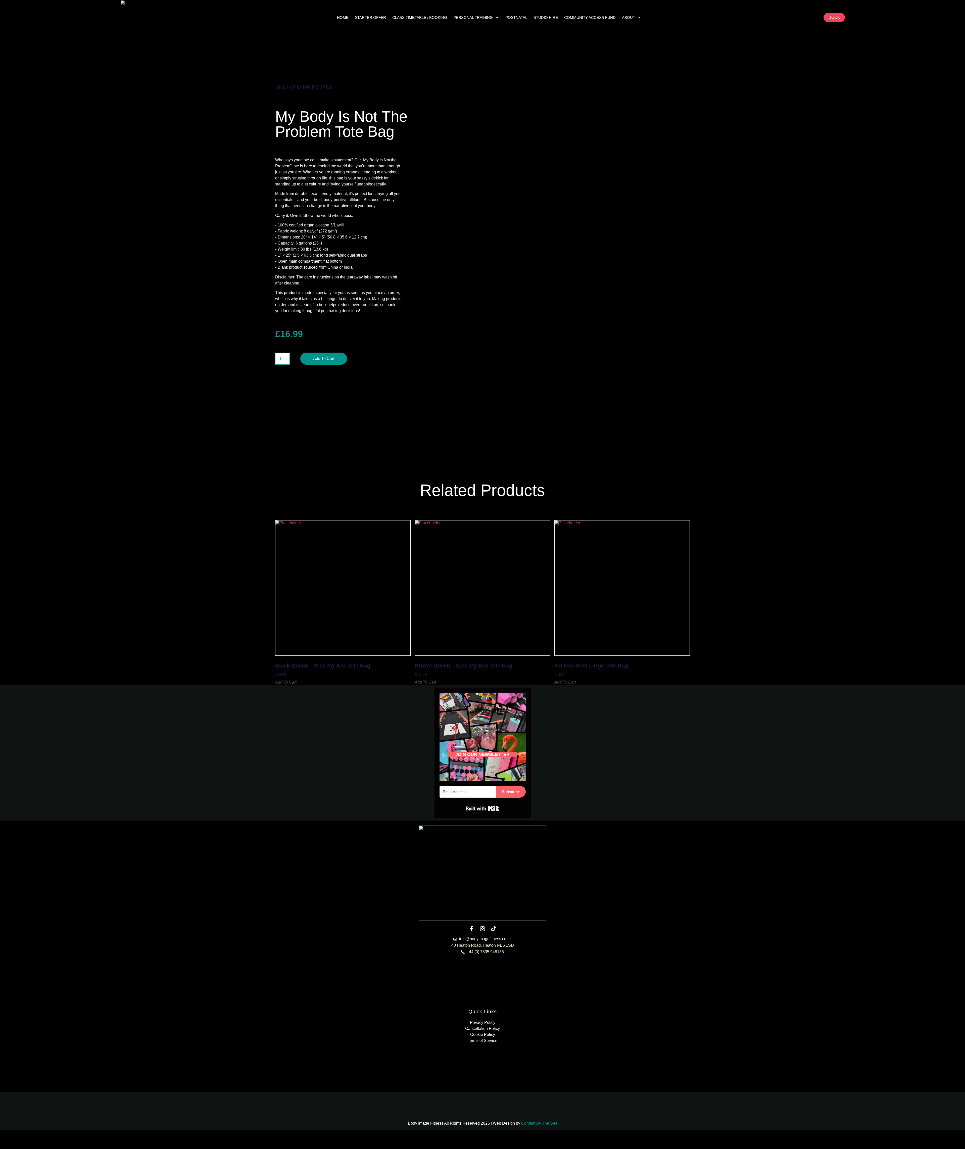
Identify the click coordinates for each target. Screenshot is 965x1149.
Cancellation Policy (482, 1028)
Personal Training (473, 17)
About (628, 17)
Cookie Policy (482, 1034)
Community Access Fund (590, 17)
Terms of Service (482, 1040)
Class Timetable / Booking (419, 17)
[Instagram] (482, 928)
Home (343, 17)
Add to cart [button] (286, 682)
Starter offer (370, 17)
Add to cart (323, 358)
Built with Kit (482, 808)
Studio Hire (546, 17)
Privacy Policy (482, 1022)
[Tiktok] (493, 928)
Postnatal (516, 17)
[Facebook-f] (471, 928)
